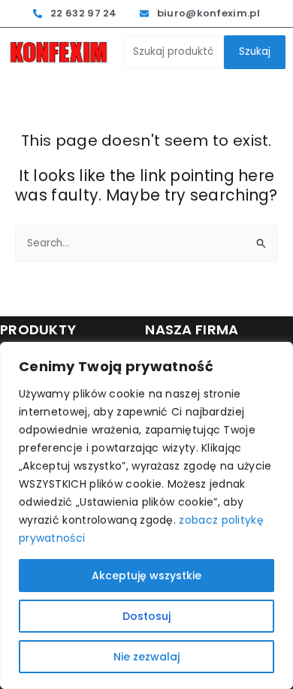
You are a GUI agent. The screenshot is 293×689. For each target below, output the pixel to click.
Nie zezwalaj (146, 656)
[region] (146, 515)
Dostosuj (146, 616)
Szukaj (254, 51)
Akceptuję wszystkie (146, 575)
